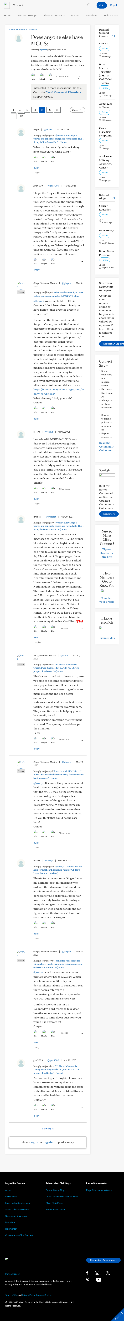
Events (75, 15)
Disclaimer (10, 1222)
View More (48, 1128)
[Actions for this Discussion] (84, 77)
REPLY (36, 168)
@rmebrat (51, 516)
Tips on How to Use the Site (107, 552)
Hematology (106, 230)
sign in (35, 1142)
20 (50, 110)
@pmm (64, 655)
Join (101, 5)
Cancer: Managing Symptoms (105, 131)
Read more (109, 513)
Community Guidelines (16, 1216)
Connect (17, 5)
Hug (50, 79)
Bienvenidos (107, 637)
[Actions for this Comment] (81, 159)
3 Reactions (64, 489)
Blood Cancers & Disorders (23, 29)
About (8, 1190)
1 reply (36, 172)
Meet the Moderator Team (18, 1203)
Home (7, 15)
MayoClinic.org (12, 1274)
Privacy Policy (28, 1295)
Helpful (42, 79)
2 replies (37, 642)
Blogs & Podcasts (54, 15)
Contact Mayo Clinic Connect (19, 1235)
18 (35, 110)
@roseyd (49, 431)
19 (42, 110)
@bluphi (48, 129)
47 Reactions (62, 76)
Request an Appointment (103, 1259)
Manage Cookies (44, 1295)
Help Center (111, 15)
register (49, 1142)
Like (33, 79)
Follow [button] (105, 48)
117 (21, 116)
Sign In (114, 5)
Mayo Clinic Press (54, 1203)
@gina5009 (53, 185)
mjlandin (48, 49)
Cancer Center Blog (55, 1190)
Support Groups (27, 15)
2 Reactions (64, 739)
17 (27, 110)
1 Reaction (63, 628)
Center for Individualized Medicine (62, 1196)
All (113, 36)
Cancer (103, 43)
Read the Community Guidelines (106, 446)
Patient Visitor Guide (55, 1209)
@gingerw (66, 283)
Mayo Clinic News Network (99, 1190)
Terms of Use (11, 1295)
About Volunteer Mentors (17, 1209)
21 (57, 110)
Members (91, 15)
